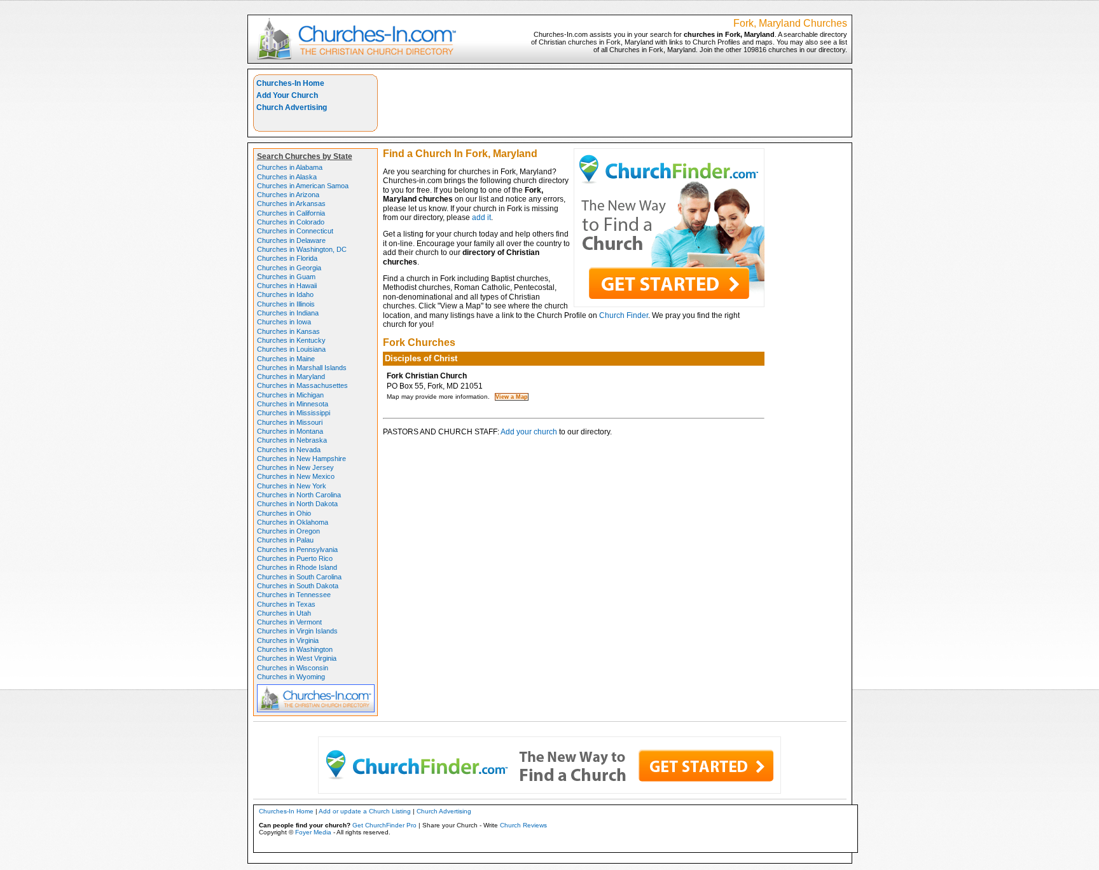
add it (481, 217)
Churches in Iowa (284, 322)
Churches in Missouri (289, 422)
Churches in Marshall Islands (302, 367)
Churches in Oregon (288, 531)
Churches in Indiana (288, 313)
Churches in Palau (285, 540)
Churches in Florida (287, 258)
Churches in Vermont (289, 622)
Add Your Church (287, 95)
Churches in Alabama (289, 167)
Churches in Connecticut (295, 231)
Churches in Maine (286, 358)
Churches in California (291, 213)
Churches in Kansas (288, 331)
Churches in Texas (286, 604)
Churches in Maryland (291, 376)
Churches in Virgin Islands (297, 631)
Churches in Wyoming (291, 676)
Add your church (529, 431)
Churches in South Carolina (299, 577)
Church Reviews (523, 825)
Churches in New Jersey (295, 467)
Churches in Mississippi (293, 413)
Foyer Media (313, 832)
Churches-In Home (290, 83)
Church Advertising (291, 107)
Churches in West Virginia (296, 658)
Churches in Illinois (286, 304)
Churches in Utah (284, 613)
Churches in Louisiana (291, 349)
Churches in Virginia (288, 640)
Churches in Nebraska (292, 440)
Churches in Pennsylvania (297, 549)
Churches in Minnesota (292, 404)
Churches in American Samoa (303, 186)
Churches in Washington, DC (302, 249)
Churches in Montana (290, 431)
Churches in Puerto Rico (295, 558)
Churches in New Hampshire (301, 458)
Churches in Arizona (288, 194)
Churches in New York (291, 486)
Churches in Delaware (291, 240)
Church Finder (623, 315)
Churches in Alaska (287, 177)
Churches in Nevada (289, 449)
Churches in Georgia (289, 268)
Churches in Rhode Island (297, 567)
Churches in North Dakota (297, 504)
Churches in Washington (295, 649)
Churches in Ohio (284, 513)
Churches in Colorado (290, 222)
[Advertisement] (615, 103)
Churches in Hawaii (287, 285)
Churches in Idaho (285, 294)
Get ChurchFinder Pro (384, 825)
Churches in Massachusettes (302, 385)
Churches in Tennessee (294, 594)
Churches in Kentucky (291, 340)
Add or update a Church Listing (365, 811)
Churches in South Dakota (297, 586)
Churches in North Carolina (299, 495)
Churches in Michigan (290, 395)
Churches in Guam (286, 276)
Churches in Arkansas (291, 203)
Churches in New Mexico (296, 476)
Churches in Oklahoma (292, 522)
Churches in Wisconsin (292, 668)
